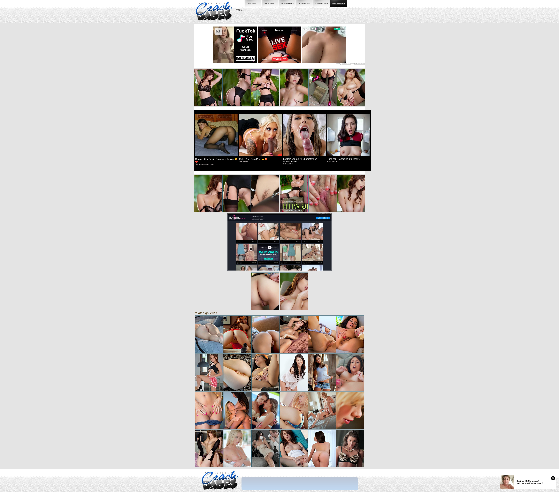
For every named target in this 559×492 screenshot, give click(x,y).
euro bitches (321, 3)
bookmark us (338, 3)
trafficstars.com (359, 64)
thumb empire (287, 3)
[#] (220, 480)
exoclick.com (346, 64)
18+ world (253, 3)
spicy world (270, 3)
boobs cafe (304, 3)
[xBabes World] (214, 11)
